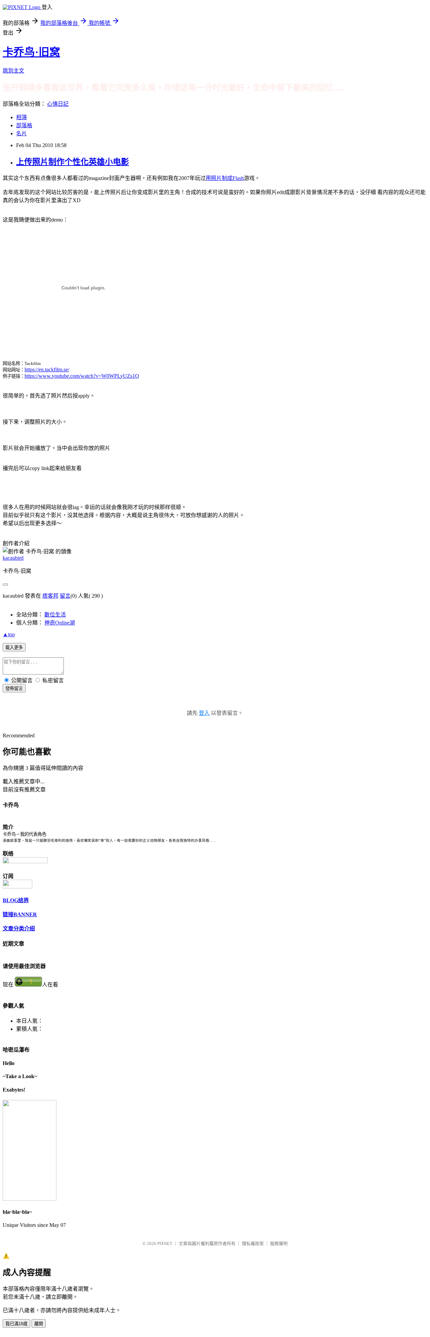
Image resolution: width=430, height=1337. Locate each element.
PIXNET (164, 1243)
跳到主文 (13, 71)
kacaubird (13, 558)
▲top (9, 634)
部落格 (24, 125)
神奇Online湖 (59, 623)
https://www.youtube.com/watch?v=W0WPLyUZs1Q (82, 376)
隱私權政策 (253, 1243)
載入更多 (14, 647)
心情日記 (58, 104)
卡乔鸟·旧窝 (31, 52)
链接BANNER (20, 914)
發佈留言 (14, 688)
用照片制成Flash (225, 178)
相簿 (21, 117)
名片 (21, 133)
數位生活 (55, 614)
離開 (38, 1323)
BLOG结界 (16, 900)
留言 (65, 596)
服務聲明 (279, 1243)
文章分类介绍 (19, 928)
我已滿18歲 (16, 1323)
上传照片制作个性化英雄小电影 (72, 161)
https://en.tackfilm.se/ (47, 369)
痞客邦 (50, 596)
